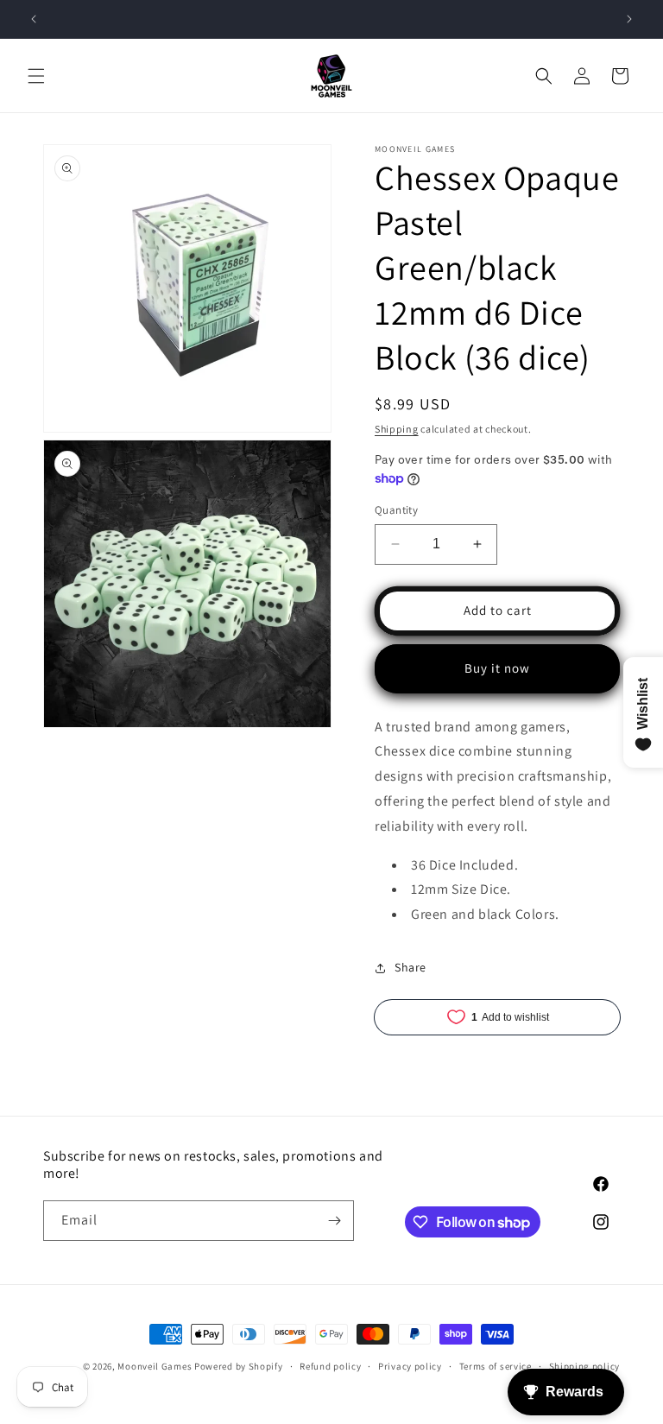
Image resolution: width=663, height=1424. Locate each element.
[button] (36, 76)
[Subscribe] (334, 1220)
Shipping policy (585, 1366)
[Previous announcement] (34, 19)
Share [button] (410, 967)
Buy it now (497, 668)
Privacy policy (410, 1366)
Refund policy (330, 1366)
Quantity (396, 510)
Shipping (397, 428)
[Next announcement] (629, 19)
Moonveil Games (154, 1366)
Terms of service (495, 1366)
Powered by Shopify (238, 1366)
